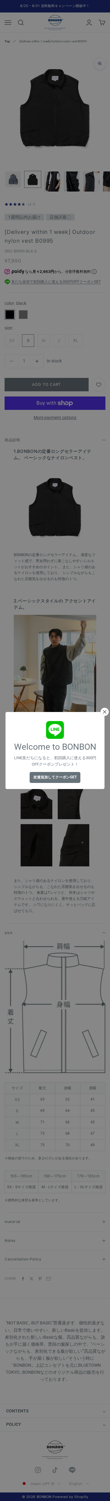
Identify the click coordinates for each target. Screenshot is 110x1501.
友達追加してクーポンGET (55, 777)
